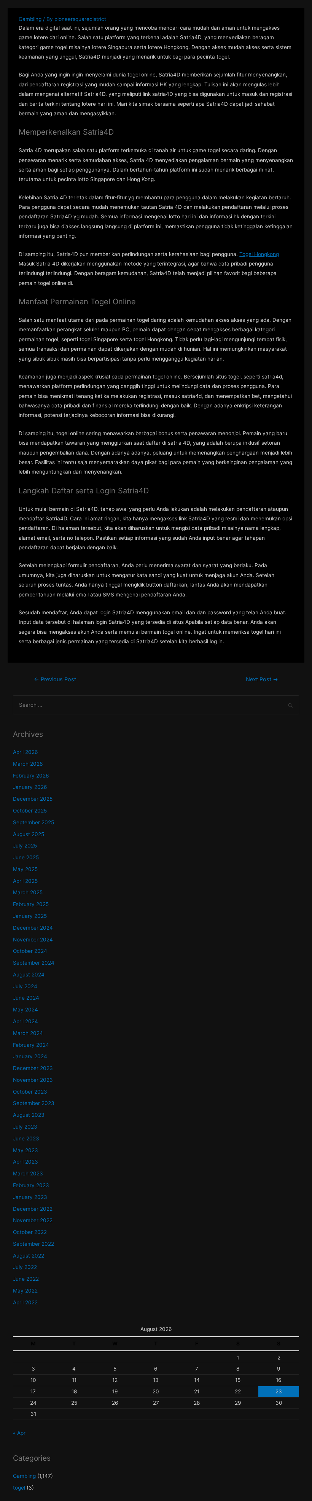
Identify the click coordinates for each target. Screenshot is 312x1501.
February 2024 (31, 1045)
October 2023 (30, 1092)
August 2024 (29, 975)
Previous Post (55, 679)
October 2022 (30, 1232)
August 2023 (29, 1115)
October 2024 (30, 951)
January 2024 (30, 1056)
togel (19, 1488)
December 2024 (33, 928)
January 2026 (30, 787)
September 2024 (33, 963)
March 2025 (28, 892)
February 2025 (31, 904)
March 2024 (28, 1033)
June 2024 (26, 998)
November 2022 (33, 1220)
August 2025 (28, 834)
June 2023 (26, 1138)
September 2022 (33, 1244)
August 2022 (28, 1256)
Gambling (30, 19)
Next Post (262, 679)
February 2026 (31, 776)
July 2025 (25, 846)
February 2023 (31, 1185)
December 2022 (33, 1209)
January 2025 (30, 916)
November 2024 (33, 940)
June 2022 (26, 1279)
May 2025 (25, 869)
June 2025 (26, 857)
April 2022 (25, 1302)
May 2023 (25, 1150)
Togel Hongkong (259, 254)
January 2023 (30, 1197)
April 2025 (25, 881)
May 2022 (25, 1291)
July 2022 (25, 1267)
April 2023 (25, 1162)
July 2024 (25, 986)
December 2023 (33, 1068)
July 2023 (25, 1127)
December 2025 (33, 799)
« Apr (19, 1433)
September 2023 (33, 1103)
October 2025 (30, 811)
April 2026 (25, 752)
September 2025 (33, 822)
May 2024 (25, 1009)
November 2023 (33, 1080)
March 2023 (28, 1173)
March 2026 (28, 764)
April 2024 (25, 1021)
